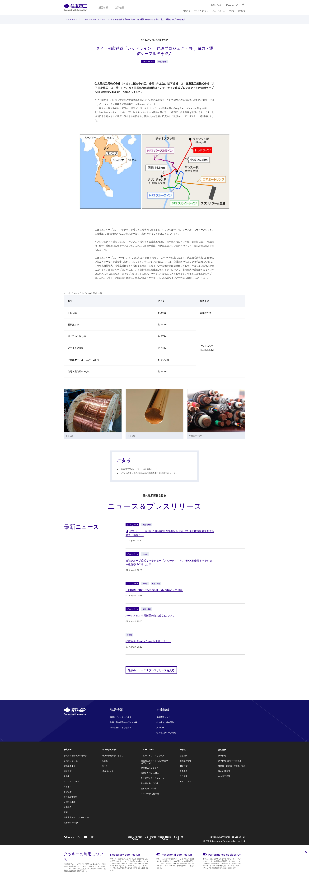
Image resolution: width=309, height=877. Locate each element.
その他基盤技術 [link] (70, 797)
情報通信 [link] (67, 771)
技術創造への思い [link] (71, 822)
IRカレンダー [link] (185, 781)
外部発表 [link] (67, 807)
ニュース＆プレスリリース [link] (94, 19)
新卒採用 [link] (222, 755)
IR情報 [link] (231, 10)
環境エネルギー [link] (70, 766)
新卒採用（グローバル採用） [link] (230, 761)
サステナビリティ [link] (201, 10)
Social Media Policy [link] (164, 838)
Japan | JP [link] (233, 5)
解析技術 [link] (67, 791)
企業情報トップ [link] (163, 717)
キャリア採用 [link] (224, 776)
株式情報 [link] (183, 776)
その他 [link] (145, 554)
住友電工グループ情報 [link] (166, 732)
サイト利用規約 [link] (150, 838)
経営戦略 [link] (160, 727)
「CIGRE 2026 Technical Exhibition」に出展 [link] (154, 589)
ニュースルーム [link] (218, 10)
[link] (75, 7)
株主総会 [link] (183, 771)
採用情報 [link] (241, 10)
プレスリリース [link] (148, 61)
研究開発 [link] (186, 10)
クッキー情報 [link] (178, 838)
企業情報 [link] (119, 7)
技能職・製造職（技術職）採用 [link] (231, 766)
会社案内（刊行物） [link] (149, 788)
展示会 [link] (145, 583)
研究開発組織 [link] (69, 802)
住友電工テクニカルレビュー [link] (76, 817)
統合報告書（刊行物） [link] (150, 783)
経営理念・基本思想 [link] (165, 722)
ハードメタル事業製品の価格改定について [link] (150, 615)
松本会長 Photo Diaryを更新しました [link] (148, 641)
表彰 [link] (66, 812)
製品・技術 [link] (162, 61)
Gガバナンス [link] (108, 771)
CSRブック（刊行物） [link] (151, 793)
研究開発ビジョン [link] (71, 761)
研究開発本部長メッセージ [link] (75, 755)
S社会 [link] (105, 766)
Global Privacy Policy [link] (134, 838)
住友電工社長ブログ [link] (149, 768)
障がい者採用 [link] (224, 771)
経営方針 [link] (183, 755)
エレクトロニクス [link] (71, 781)
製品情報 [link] (103, 7)
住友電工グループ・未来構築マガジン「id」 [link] (154, 762)
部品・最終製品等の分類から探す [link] (124, 722)
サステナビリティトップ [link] (113, 755)
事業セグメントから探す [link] (120, 717)
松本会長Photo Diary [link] (151, 773)
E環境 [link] (105, 761)
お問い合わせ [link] (216, 5)
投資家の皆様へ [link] (186, 761)
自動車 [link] (67, 776)
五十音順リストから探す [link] (120, 727)
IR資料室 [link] (183, 766)
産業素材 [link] (67, 786)
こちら (82, 868)
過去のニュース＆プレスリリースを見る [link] (151, 670)
